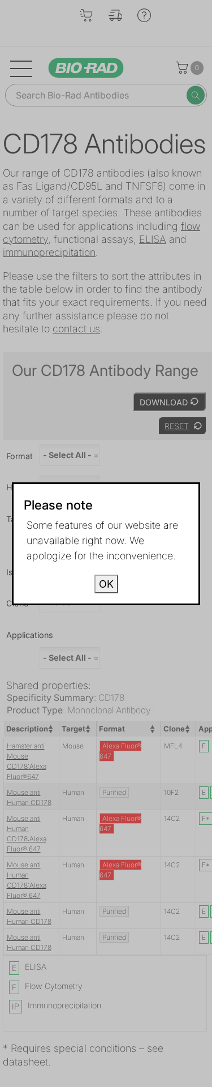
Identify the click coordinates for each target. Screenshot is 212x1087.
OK (106, 584)
